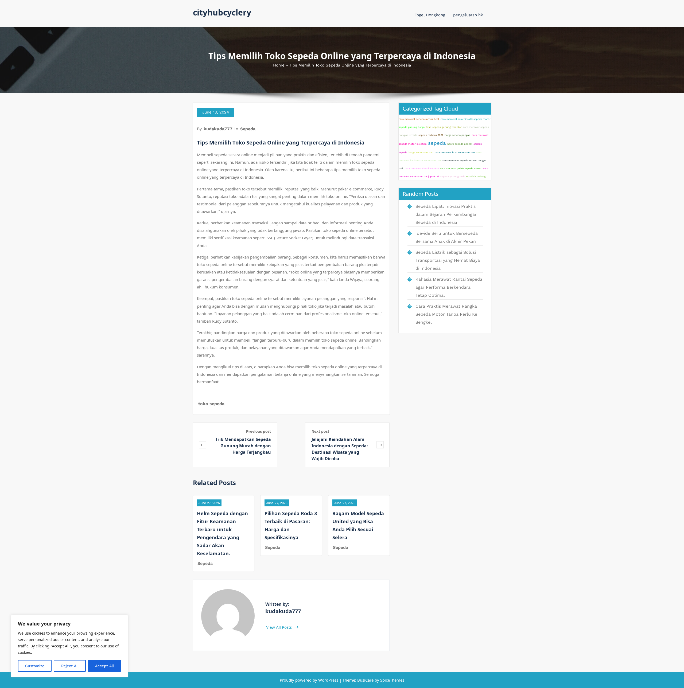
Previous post (258, 431)
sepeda (437, 143)
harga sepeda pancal (459, 143)
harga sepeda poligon (458, 135)
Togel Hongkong (430, 15)
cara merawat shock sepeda (422, 168)
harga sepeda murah (421, 152)
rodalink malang (475, 176)
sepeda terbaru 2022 (430, 135)
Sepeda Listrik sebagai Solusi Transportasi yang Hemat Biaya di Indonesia (447, 260)
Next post (320, 431)
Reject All (70, 666)
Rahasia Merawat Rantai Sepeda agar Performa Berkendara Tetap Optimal (448, 287)
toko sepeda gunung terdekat (444, 127)
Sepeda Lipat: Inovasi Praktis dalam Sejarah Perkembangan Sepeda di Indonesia (446, 214)
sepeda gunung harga (412, 127)
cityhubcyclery (222, 12)
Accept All (104, 666)
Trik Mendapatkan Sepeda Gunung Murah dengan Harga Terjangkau (243, 445)
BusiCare (366, 680)
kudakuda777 (218, 128)
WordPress (328, 680)
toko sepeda (211, 403)
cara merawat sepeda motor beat (419, 119)
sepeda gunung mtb (452, 176)
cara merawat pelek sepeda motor (461, 168)
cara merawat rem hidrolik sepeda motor (466, 119)
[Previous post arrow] (202, 445)
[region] (69, 646)
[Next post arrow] (380, 445)
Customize (34, 666)
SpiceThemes (391, 680)
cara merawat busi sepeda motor (455, 152)
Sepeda (247, 128)
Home (279, 65)
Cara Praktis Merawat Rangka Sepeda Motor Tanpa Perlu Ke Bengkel (446, 314)
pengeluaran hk (468, 15)
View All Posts (279, 627)
